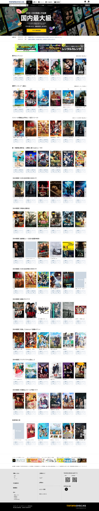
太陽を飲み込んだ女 (79, 379)
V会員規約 (18, 466)
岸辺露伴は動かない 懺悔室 (31, 75)
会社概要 (13, 466)
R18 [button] (87, 5)
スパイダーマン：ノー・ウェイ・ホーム (45, 167)
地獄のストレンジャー (42, 258)
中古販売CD (49, 2)
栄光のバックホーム (66, 107)
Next (85, 69)
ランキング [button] (50, 5)
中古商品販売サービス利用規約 (39, 466)
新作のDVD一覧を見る (81, 56)
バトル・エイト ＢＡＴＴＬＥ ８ (57, 228)
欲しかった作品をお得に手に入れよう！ (33, 457)
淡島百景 (64, 349)
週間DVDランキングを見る (80, 86)
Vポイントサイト (43, 494)
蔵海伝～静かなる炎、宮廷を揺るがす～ (20, 409)
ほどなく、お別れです (17, 75)
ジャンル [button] (33, 5)
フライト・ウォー (79, 228)
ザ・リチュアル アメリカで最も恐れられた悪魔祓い (85, 258)
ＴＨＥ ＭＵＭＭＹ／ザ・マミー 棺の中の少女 (59, 197)
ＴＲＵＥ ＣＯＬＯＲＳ (67, 318)
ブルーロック (65, 167)
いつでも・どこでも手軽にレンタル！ (18, 457)
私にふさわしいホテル (30, 439)
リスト (85, 2)
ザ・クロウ (78, 137)
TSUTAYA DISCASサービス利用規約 (27, 466)
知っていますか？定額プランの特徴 (48, 457)
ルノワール (65, 439)
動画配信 (58, 2)
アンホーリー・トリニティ (18, 228)
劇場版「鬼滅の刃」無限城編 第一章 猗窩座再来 (22, 137)
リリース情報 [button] (41, 5)
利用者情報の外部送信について (75, 466)
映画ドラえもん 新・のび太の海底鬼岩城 (46, 107)
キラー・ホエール (66, 228)
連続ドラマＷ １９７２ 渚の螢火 (19, 318)
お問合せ (41, 482)
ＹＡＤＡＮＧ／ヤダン (80, 75)
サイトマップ (84, 466)
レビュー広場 (42, 489)
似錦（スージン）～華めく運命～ (32, 409)
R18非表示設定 (17, 499)
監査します (53, 379)
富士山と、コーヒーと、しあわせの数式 (58, 439)
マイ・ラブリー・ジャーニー (31, 379)
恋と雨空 (39, 409)
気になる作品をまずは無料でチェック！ (78, 457)
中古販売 (15, 497)
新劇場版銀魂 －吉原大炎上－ (56, 137)
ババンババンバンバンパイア (43, 288)
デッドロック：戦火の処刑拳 (43, 228)
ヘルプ (81, 5)
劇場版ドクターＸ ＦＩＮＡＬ (44, 137)
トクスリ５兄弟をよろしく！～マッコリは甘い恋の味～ (23, 379)
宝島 (26, 137)
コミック (42, 2)
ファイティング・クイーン (43, 75)
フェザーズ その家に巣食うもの (19, 258)
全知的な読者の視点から (67, 197)
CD (36, 2)
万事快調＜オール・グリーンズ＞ (57, 75)
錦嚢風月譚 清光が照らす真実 (56, 409)
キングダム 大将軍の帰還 (55, 167)
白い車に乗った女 (54, 258)
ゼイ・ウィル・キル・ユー (43, 197)
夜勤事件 (64, 288)
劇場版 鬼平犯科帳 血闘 (80, 439)
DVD (29, 2)
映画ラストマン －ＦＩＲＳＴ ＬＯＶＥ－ (34, 107)
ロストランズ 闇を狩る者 (68, 137)
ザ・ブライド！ (66, 75)
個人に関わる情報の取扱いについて (52, 466)
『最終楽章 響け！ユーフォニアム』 (45, 349)
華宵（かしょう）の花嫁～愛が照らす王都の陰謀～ (72, 409)
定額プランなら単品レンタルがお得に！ (63, 457)
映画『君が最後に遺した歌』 (56, 288)
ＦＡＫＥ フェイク (66, 258)
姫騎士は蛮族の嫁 (54, 349)
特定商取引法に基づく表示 (64, 466)
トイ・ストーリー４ (29, 167)
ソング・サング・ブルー (80, 197)
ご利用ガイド (75, 5)
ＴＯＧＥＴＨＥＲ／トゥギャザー (32, 258)
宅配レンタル (16, 494)
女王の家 (64, 379)
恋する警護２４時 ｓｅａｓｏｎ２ (44, 318)
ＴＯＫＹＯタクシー (54, 107)
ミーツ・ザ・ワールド (17, 439)
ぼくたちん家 (53, 318)
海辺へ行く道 (40, 439)
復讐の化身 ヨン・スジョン (43, 379)
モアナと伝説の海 (16, 167)
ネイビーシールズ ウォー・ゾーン (32, 228)
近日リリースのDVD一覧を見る (79, 117)
